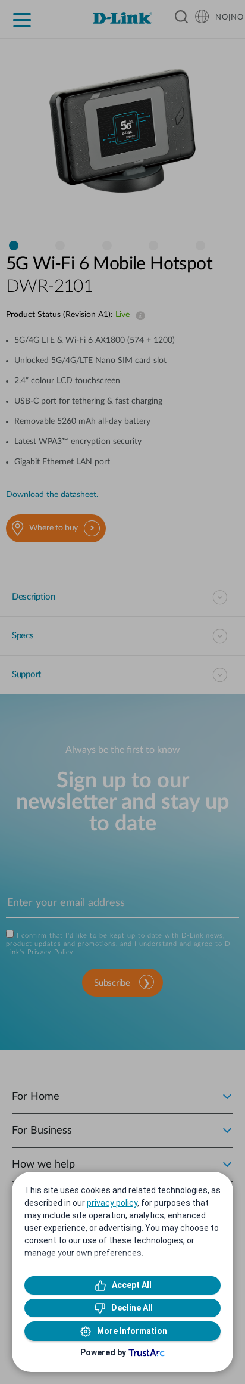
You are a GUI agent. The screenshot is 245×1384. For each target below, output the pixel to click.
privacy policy (112, 1203)
